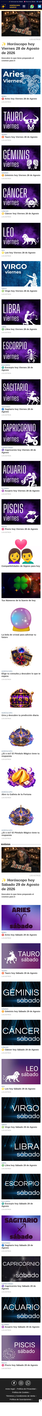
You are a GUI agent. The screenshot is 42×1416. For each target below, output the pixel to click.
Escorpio (6, 365)
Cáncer (5, 211)
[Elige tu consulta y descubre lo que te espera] (21, 657)
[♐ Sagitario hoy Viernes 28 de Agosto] (21, 392)
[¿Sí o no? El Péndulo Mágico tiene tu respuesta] (21, 737)
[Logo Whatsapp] (32, 5)
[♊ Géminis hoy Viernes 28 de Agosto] (21, 158)
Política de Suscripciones (20, 1399)
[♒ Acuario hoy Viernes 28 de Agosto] (21, 474)
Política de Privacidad (26, 1389)
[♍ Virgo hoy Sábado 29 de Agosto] (21, 1110)
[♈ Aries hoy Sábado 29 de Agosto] (21, 918)
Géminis (5, 173)
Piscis (4, 527)
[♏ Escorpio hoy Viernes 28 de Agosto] (21, 351)
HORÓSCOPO (7, 671)
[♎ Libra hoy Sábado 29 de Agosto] (21, 1148)
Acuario (5, 488)
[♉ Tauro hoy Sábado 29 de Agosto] (21, 956)
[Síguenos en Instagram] (21, 1383)
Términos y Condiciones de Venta (20, 1396)
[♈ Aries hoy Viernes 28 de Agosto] (21, 82)
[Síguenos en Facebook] (14, 1383)
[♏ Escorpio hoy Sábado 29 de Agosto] (21, 1187)
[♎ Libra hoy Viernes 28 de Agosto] (21, 312)
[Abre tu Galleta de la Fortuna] (21, 778)
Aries (4, 96)
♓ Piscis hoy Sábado (29, 1)
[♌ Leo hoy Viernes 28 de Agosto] (21, 236)
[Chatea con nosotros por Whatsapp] (28, 1383)
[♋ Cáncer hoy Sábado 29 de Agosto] (21, 1033)
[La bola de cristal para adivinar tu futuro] (21, 620)
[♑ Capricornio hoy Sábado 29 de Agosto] (21, 1269)
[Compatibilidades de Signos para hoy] (21, 551)
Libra (4, 327)
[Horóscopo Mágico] (3, 6)
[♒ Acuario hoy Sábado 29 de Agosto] (21, 1310)
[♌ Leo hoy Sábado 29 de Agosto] (21, 1072)
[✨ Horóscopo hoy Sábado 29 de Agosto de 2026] (21, 860)
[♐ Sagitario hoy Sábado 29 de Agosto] (21, 1228)
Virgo (4, 288)
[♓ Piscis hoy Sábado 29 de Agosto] (21, 1348)
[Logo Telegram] (39, 6)
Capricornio (7, 447)
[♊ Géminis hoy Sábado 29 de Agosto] (21, 995)
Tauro (4, 135)
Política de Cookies (20, 1392)
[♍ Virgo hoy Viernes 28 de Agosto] (21, 274)
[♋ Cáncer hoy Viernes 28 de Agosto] (21, 197)
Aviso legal (10, 1389)
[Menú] (24, 6)
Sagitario (6, 407)
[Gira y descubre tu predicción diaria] (21, 698)
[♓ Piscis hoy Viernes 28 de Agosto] (21, 512)
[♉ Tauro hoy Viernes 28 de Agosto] (21, 120)
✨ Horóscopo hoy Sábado (16, 1)
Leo (3, 250)
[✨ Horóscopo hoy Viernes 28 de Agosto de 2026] (21, 24)
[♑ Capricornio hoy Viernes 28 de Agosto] (21, 433)
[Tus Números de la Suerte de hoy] (21, 586)
